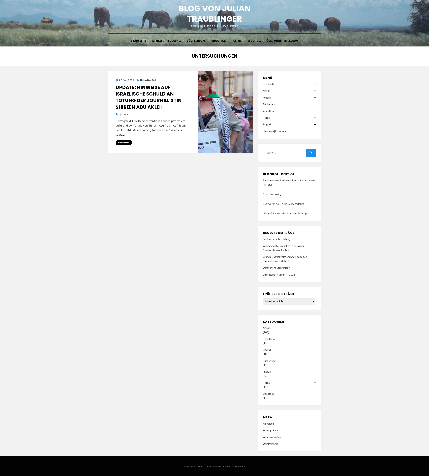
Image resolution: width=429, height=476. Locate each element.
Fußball (174, 41)
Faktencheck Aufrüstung (276, 239)
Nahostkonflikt (148, 80)
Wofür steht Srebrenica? (276, 267)
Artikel (157, 41)
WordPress (240, 466)
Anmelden (268, 423)
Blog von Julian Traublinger (215, 13)
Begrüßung (269, 339)
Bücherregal (196, 41)
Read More (124, 142)
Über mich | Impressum (282, 41)
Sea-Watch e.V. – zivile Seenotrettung (283, 204)
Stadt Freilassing (272, 194)
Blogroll (254, 41)
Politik (237, 41)
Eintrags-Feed (271, 430)
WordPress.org (270, 444)
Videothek (218, 41)
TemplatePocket (213, 466)
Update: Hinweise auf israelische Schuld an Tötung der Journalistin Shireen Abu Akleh (149, 97)
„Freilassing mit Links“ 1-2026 (279, 274)
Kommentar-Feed (272, 437)
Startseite (138, 41)
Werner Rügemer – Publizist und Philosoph (285, 213)
